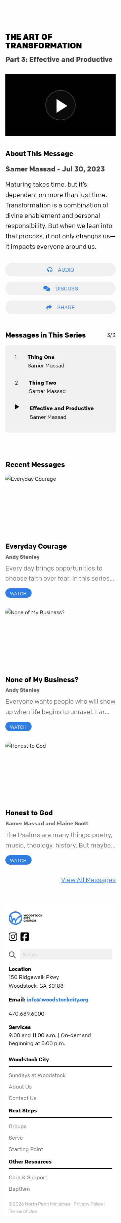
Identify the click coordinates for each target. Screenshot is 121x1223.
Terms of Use (23, 1211)
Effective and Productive (62, 408)
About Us (20, 1086)
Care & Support (28, 1177)
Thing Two (42, 382)
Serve (16, 1137)
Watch (18, 593)
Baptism (19, 1188)
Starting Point (26, 1149)
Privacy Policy (88, 1203)
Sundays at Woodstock (37, 1075)
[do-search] (66, 954)
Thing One (41, 357)
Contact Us (22, 1098)
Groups (18, 1126)
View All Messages (88, 880)
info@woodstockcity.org (57, 999)
